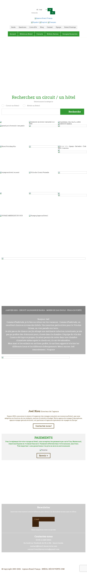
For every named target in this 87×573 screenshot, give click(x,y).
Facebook (38, 560)
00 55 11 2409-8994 (49, 2)
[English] (43, 22)
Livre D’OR (43, 241)
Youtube (49, 560)
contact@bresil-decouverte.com (32, 5)
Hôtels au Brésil (33, 106)
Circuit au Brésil (12, 106)
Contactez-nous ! (43, 426)
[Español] (35, 22)
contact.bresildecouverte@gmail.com (59, 5)
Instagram (43, 560)
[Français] (52, 22)
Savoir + (43, 455)
